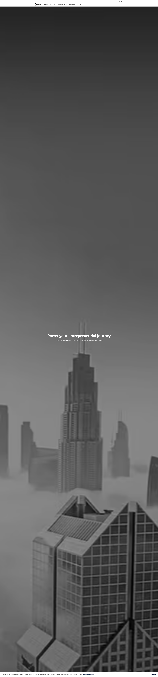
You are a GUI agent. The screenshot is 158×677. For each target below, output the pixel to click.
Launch (45, 4)
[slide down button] (79, 670)
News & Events (72, 4)
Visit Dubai (37, 1)
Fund (50, 4)
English (121, 1)
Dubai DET (48, 1)
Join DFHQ (79, 4)
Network (66, 4)
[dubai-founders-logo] (38, 4)
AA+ (117, 1)
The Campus (60, 4)
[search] (121, 4)
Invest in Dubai (43, 1)
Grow (54, 4)
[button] (153, 675)
